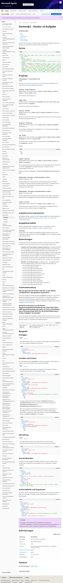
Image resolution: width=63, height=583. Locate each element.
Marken (20, 582)
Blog (22, 580)
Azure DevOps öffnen (56, 14)
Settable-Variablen (23, 552)
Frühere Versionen (16, 580)
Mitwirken (27, 580)
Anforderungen (22, 544)
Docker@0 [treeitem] (5, 221)
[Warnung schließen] (61, 2)
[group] (40, 63)
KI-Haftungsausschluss (6, 580)
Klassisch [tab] (26, 338)
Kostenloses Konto (46, 14)
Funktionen (21, 546)
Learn (20, 22)
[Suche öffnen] (55, 11)
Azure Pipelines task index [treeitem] (7, 29)
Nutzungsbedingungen (6, 582)
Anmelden (59, 10)
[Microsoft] (2, 11)
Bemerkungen (23, 38)
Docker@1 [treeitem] (5, 219)
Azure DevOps (26, 22)
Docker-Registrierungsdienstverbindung (33, 83)
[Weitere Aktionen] (60, 23)
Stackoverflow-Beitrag (29, 302)
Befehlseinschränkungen (24, 549)
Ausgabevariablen (23, 36)
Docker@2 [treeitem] (5, 217)
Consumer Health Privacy (43, 580)
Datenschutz (33, 580)
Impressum (14, 582)
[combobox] (8, 24)
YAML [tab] (21, 338)
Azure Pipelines (33, 22)
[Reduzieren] (15, 22)
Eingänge (22, 34)
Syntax (21, 33)
